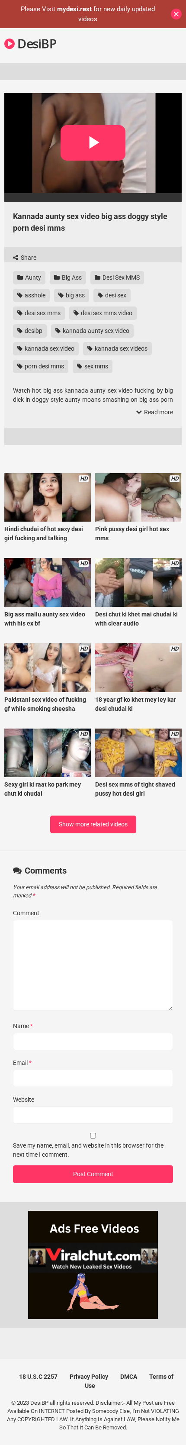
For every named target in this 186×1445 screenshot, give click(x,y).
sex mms (95, 366)
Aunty (32, 277)
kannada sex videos (120, 348)
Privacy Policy (89, 1376)
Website (23, 1099)
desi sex (115, 295)
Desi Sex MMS (120, 277)
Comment (26, 913)
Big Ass (71, 277)
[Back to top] (170, 1427)
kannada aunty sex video (95, 330)
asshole (34, 295)
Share (27, 257)
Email (22, 1062)
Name (23, 1025)
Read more (158, 412)
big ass (74, 295)
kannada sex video (48, 348)
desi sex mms (42, 313)
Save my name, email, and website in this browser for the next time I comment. (88, 1150)
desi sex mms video (106, 313)
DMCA (128, 1376)
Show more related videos (93, 824)
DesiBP (35, 43)
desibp (32, 330)
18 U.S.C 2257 (38, 1376)
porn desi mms (43, 366)
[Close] (176, 14)
